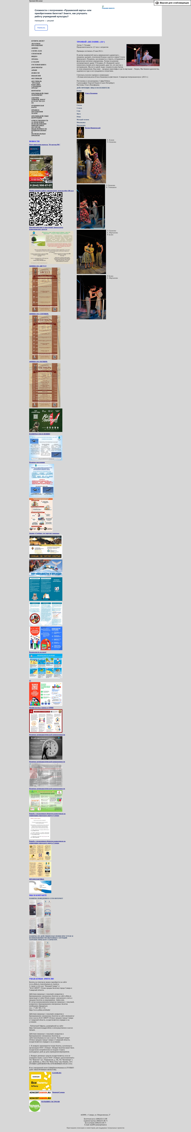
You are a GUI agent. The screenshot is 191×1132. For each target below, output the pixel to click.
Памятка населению (37, 462)
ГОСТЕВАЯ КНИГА (38, 65)
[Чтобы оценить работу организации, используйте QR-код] (45, 208)
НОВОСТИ (35, 73)
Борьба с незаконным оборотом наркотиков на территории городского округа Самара (47, 814)
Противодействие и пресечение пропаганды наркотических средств (46, 228)
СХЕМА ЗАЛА (36, 51)
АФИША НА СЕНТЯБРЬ (39, 314)
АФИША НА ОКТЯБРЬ (38, 361)
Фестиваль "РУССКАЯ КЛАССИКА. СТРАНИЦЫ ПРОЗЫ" (36, 84)
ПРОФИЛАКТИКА (36, 879)
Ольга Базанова (91, 93)
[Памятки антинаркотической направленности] (45, 748)
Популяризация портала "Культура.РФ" (44, 144)
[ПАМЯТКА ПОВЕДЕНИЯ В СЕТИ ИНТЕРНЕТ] (40, 908)
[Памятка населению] (41, 480)
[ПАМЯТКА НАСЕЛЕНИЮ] (45, 447)
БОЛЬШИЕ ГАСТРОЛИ (50, 1101)
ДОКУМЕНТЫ (36, 67)
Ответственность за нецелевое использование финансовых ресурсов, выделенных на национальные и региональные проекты (39, 128)
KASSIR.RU (56, 1073)
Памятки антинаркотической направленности (47, 735)
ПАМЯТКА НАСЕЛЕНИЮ (39, 434)
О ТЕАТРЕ (35, 62)
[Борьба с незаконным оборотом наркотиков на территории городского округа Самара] (39, 828)
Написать (41, 28)
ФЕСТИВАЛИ (36, 78)
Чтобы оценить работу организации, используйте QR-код (51, 191)
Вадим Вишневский (92, 128)
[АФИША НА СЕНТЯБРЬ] (44, 337)
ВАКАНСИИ (36, 76)
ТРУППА (34, 59)
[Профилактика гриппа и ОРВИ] (45, 721)
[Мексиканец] (80, 132)
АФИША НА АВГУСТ (37, 266)
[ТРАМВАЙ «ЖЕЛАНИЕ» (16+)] (143, 55)
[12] (45, 694)
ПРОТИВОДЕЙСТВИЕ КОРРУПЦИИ (39, 117)
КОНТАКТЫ (36, 91)
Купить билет (37, 41)
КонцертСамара (58, 1092)
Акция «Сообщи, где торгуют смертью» (44, 533)
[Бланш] (80, 97)
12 (30, 680)
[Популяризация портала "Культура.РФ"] (34, 150)
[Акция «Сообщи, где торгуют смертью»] (45, 546)
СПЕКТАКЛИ (36, 54)
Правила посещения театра (37, 111)
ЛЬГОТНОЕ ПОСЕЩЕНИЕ (37, 44)
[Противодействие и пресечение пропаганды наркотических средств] (51, 247)
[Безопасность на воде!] (45, 666)
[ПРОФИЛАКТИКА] (40, 887)
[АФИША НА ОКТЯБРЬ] (44, 385)
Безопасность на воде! (37, 652)
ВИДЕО (34, 56)
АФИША (34, 48)
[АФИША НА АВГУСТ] (44, 290)
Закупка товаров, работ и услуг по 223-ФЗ (38, 100)
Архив (34, 70)
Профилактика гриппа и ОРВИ (41, 708)
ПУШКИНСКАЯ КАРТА (37, 106)
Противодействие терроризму (39, 94)
